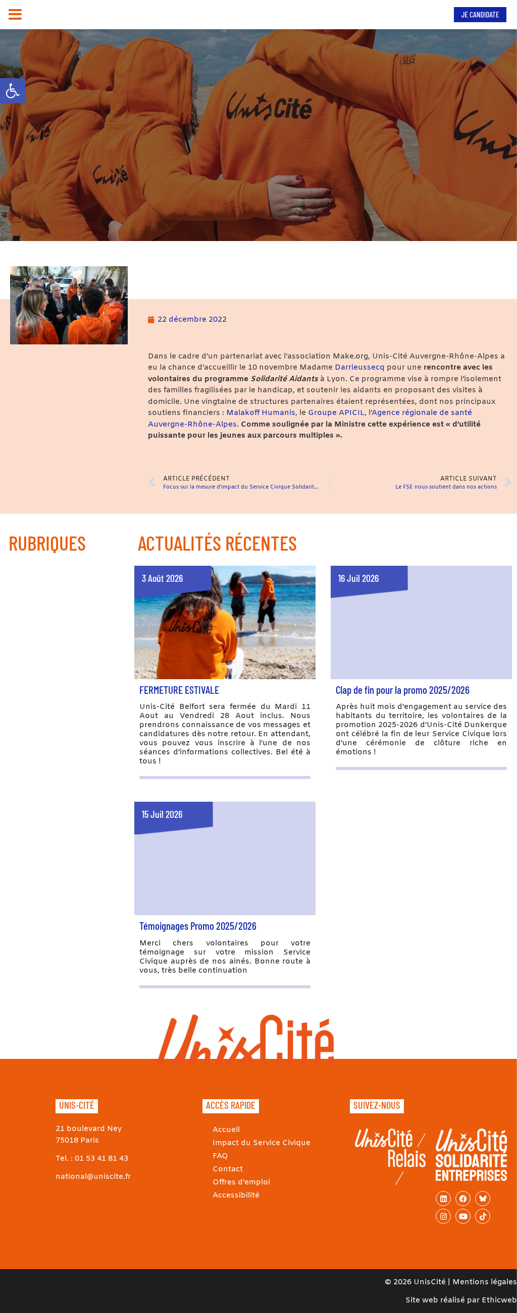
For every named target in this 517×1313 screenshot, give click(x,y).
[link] (12, 90)
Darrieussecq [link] (360, 368)
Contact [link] (228, 1169)
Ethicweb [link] (499, 1300)
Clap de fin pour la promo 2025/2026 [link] (403, 689)
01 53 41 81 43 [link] (101, 1159)
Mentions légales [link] (484, 1282)
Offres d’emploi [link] (241, 1182)
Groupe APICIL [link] (335, 413)
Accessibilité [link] (236, 1195)
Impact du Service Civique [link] (262, 1143)
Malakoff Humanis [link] (259, 413)
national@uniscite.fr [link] (93, 1177)
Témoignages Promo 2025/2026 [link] (197, 925)
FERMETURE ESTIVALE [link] (179, 689)
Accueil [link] (226, 1130)
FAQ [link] (220, 1156)
